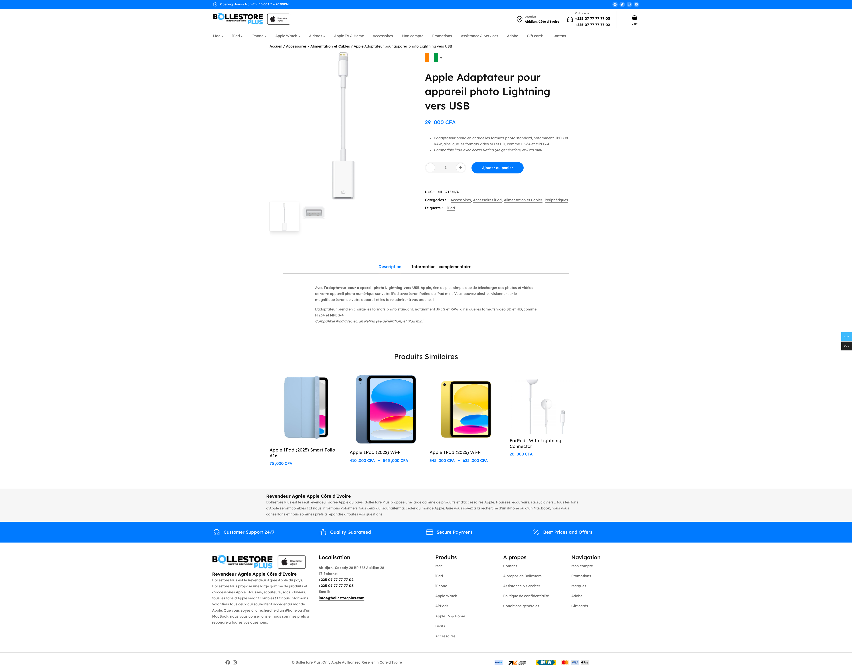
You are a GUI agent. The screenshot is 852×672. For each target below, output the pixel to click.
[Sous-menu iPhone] (265, 36)
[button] (409, 60)
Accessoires (296, 46)
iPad (451, 208)
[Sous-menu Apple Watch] (299, 36)
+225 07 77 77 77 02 (592, 24)
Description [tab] (390, 266)
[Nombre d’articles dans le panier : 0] (634, 17)
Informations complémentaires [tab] (442, 266)
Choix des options (321, 378)
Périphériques (556, 200)
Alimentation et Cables (330, 46)
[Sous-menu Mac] (222, 36)
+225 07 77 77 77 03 (592, 18)
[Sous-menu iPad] (242, 36)
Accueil (276, 46)
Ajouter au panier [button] (561, 378)
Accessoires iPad (487, 200)
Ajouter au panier (497, 167)
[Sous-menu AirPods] (324, 36)
